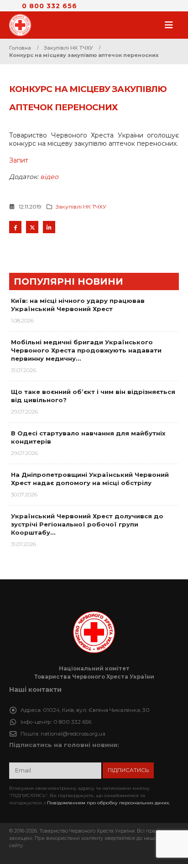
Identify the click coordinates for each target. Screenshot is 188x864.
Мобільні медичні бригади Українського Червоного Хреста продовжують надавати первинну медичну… (86, 350)
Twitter (32, 227)
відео (49, 177)
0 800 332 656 (49, 6)
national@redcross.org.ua (73, 734)
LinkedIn (49, 227)
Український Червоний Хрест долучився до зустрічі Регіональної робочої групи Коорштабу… (87, 524)
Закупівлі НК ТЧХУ (81, 207)
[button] (171, 25)
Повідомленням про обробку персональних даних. (108, 803)
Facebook (15, 227)
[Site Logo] (23, 25)
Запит (18, 160)
